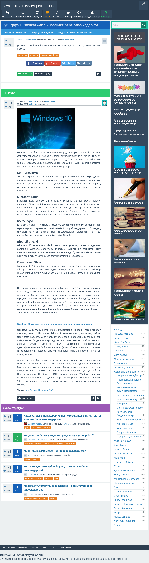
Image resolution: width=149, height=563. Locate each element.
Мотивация (120, 458)
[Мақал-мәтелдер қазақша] (129, 287)
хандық (47, 428)
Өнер (117, 512)
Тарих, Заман (121, 346)
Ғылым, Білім (121, 338)
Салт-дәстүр (120, 355)
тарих (39, 428)
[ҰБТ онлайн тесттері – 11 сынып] (129, 41)
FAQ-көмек (22, 547)
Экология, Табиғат (124, 367)
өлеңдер (53, 498)
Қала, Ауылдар (122, 517)
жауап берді (50, 101)
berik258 (32, 101)
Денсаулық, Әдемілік (125, 470)
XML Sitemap (66, 547)
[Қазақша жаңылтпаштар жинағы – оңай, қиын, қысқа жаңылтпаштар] (129, 61)
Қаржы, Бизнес (122, 449)
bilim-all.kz (53, 547)
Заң (29, 455)
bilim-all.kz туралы (123, 453)
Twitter (71, 63)
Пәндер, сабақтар (123, 334)
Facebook (37, 63)
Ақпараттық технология (126, 371)
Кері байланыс (9, 547)
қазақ (27, 428)
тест (56, 478)
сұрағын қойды (68, 39)
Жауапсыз (57, 16)
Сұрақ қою (106, 16)
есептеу (36, 459)
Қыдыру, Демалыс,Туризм (128, 504)
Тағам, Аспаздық (123, 508)
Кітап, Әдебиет (122, 342)
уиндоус (47, 443)
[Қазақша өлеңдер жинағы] (129, 198)
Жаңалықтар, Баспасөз (126, 479)
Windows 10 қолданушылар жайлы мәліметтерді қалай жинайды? (55, 324)
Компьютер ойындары (129, 419)
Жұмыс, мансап (122, 441)
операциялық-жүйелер (49, 55)
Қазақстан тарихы (35, 424)
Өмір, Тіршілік (121, 474)
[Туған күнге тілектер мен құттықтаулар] (129, 165)
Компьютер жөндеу (127, 399)
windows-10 (34, 55)
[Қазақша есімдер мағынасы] (129, 255)
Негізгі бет (7, 16)
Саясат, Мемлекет (123, 491)
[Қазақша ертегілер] (129, 316)
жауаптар (48, 478)
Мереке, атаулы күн (124, 359)
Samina (65, 424)
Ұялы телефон (124, 428)
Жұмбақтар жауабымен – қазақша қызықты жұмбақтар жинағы (128, 99)
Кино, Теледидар (123, 500)
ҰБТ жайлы (32, 475)
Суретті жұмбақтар (125, 141)
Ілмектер (68, 16)
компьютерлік (58, 443)
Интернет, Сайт (125, 403)
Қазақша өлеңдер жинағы (128, 202)
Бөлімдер (78, 16)
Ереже (43, 547)
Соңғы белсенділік (22, 16)
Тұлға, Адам (120, 363)
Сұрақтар (37, 16)
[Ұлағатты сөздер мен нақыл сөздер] (129, 226)
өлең (45, 498)
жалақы (27, 459)
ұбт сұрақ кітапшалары (33, 478)
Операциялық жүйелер (26, 39)
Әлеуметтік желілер (127, 432)
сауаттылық (70, 443)
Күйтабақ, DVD (125, 424)
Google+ (55, 63)
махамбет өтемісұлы (32, 498)
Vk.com (86, 63)
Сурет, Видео (121, 495)
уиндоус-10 (22, 55)
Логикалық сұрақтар (125, 521)
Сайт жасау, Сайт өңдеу (130, 407)
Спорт (117, 466)
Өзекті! (47, 16)
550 (33, 428)
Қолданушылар (92, 16)
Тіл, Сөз (118, 350)
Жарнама (34, 547)
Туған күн (119, 525)
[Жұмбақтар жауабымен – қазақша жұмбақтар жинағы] (129, 92)
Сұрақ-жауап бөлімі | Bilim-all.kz (29, 6)
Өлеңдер (31, 494)
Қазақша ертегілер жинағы (129, 319)
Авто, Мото (120, 445)
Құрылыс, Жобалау (124, 462)
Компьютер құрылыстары (130, 395)
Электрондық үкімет (124, 483)
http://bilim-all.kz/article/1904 (39, 390)
